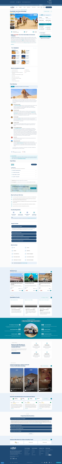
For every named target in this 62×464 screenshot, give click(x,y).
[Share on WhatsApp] (22, 390)
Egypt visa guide (30, 229)
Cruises (24, 7)
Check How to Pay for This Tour (31, 218)
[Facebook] (10, 458)
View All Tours (46, 271)
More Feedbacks (46, 398)
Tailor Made (33, 188)
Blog (10, 462)
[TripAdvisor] (14, 458)
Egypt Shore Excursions (27, 453)
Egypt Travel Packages (27, 449)
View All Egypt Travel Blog (44, 297)
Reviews (39, 7)
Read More (12, 44)
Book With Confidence (31, 319)
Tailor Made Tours (48, 7)
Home (16, 7)
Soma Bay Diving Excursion (29, 283)
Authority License (47, 453)
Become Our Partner (44, 439)
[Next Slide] (35, 48)
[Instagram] (11, 458)
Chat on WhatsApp (45, 36)
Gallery (12, 462)
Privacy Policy (47, 452)
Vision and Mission (41, 453)
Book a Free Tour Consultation (45, 38)
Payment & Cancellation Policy (49, 449)
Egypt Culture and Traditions (30, 309)
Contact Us (33, 449)
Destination (28, 7)
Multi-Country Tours (27, 454)
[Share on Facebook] (22, 387)
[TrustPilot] (16, 458)
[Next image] (36, 21)
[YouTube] (13, 458)
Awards (40, 452)
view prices (47, 15)
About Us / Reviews (41, 449)
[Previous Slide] (34, 48)
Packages (20, 7)
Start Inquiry (45, 24)
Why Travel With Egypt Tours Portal (31, 321)
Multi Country (33, 7)
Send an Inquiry (34, 164)
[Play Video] (17, 380)
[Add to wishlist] (51, 11)
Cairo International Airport (15, 309)
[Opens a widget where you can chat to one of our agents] (2, 463)
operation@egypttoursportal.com (45, 34)
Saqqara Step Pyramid (20, 43)
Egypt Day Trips (26, 452)
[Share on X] (22, 389)
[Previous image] (16, 21)
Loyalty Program (16, 462)
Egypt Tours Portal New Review (29, 389)
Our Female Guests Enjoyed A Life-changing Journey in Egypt (44, 389)
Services (40, 454)
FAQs (32, 453)
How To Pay (33, 452)
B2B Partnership (33, 454)
